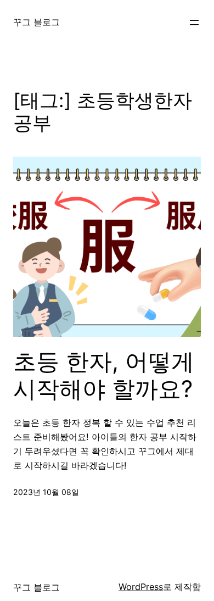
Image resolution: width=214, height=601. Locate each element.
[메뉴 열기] (194, 22)
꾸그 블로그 (36, 21)
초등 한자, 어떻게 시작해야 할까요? (103, 375)
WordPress (141, 586)
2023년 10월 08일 (46, 492)
